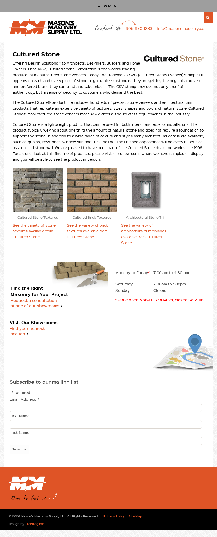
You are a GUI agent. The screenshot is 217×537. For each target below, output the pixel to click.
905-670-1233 (139, 28)
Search (208, 17)
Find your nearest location (27, 331)
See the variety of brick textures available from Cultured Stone (87, 231)
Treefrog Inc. (34, 524)
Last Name (19, 433)
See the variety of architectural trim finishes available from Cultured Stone (143, 234)
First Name (20, 416)
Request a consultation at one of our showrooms (35, 303)
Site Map (135, 516)
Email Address (24, 399)
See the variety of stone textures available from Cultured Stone (34, 231)
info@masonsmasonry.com (182, 28)
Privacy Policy (114, 516)
